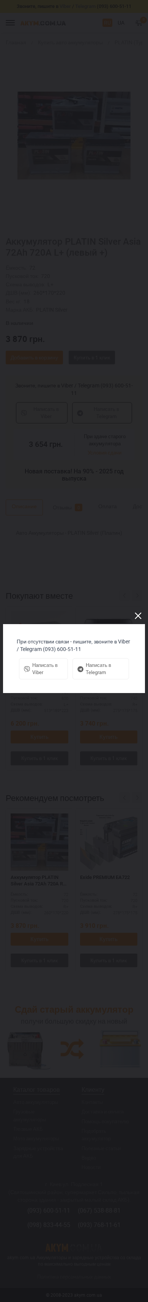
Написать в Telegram (98, 669)
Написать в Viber (45, 669)
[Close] (138, 616)
